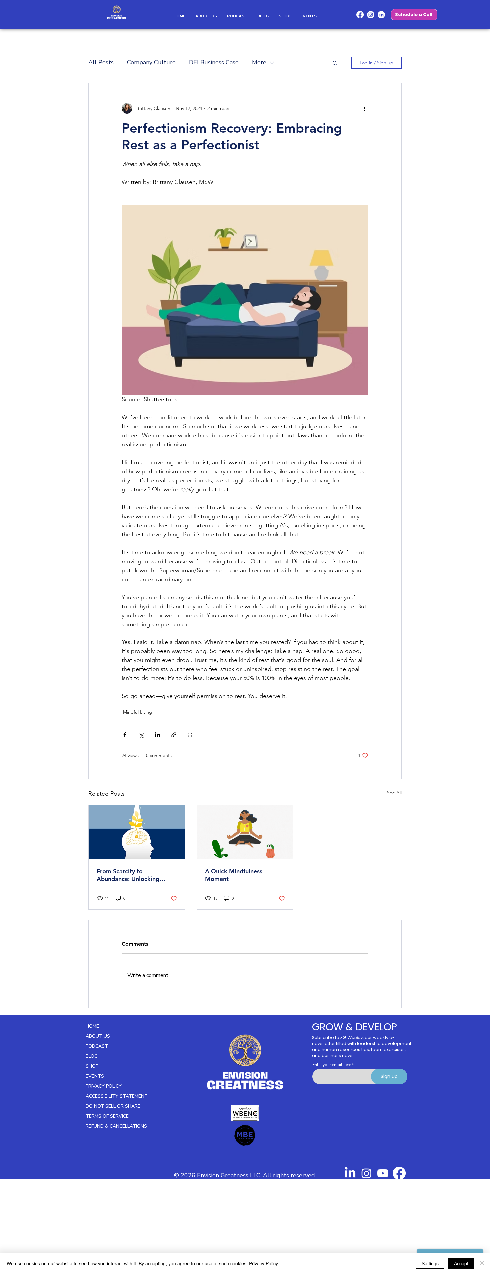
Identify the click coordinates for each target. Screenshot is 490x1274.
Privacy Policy (263, 1263)
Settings (430, 1263)
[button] (392, 14)
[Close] (482, 1263)
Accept (461, 1263)
